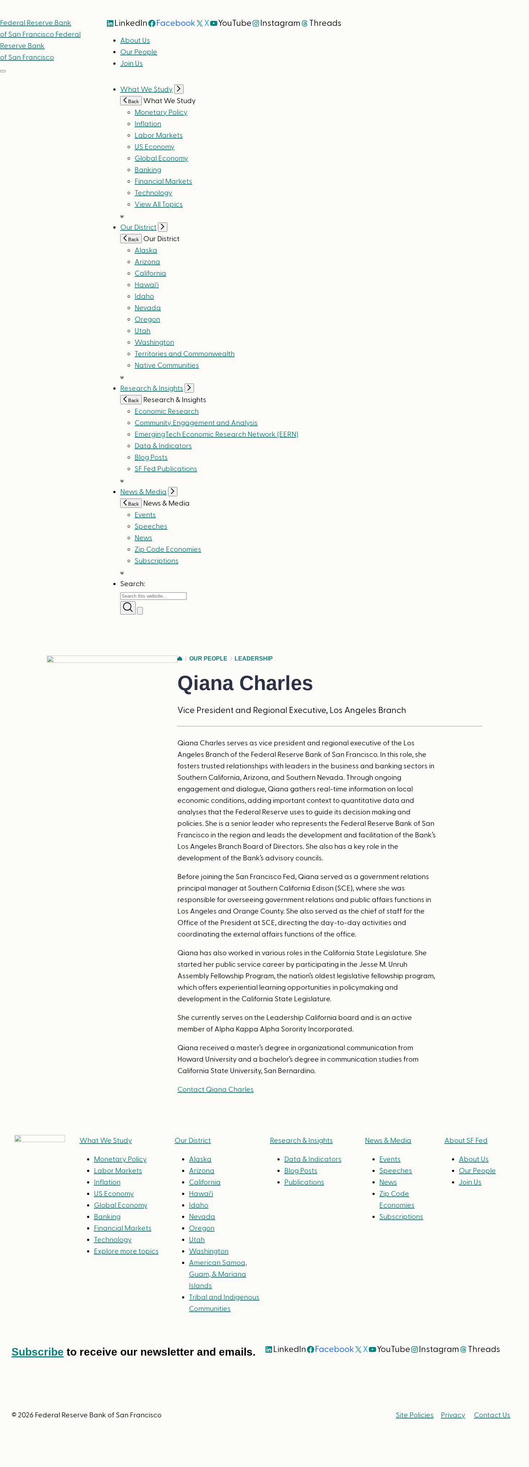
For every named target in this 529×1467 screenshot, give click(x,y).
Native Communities (167, 365)
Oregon (147, 319)
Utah (142, 331)
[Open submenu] (179, 89)
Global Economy (161, 158)
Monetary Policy (161, 112)
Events (145, 515)
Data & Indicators (163, 446)
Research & (301, 1140)
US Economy (155, 147)
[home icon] (179, 659)
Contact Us (492, 1415)
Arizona (147, 262)
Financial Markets (163, 181)
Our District (138, 227)
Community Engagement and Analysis (196, 423)
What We (106, 1140)
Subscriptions (401, 1217)
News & (388, 1140)
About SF (466, 1140)
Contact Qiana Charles (215, 1089)
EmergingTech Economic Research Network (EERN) (216, 434)
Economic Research (167, 411)
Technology (153, 193)
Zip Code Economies (168, 549)
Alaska (146, 250)
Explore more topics (126, 1251)
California (150, 273)
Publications (304, 1182)
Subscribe (38, 1352)
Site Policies (415, 1415)
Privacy (453, 1415)
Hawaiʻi (147, 285)
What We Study (146, 89)
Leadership (254, 659)
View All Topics (159, 204)
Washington (154, 342)
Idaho (144, 296)
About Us (135, 40)
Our (193, 1140)
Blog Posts (151, 457)
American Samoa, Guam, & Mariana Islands (218, 1274)
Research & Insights (151, 388)
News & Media (143, 492)
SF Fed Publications (166, 469)
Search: (132, 584)
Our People (138, 52)
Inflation (148, 124)
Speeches (151, 526)
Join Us (131, 63)
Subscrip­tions (156, 561)
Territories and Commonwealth (185, 354)
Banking (148, 170)
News (143, 538)
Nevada (148, 308)
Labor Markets (159, 135)
